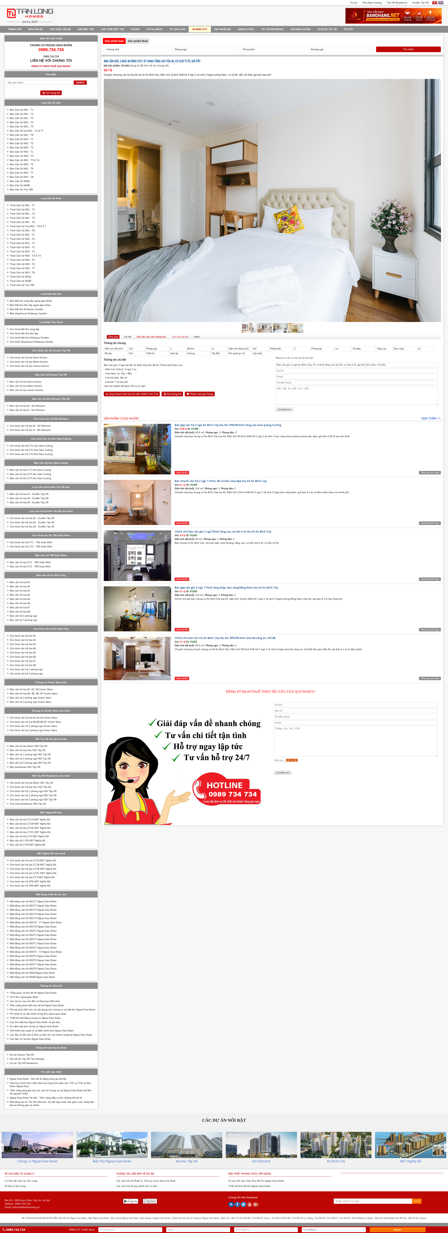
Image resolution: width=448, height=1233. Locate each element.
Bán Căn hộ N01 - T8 (21, 135)
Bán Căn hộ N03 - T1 (21, 151)
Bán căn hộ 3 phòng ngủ (23, 620)
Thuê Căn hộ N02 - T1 (22, 234)
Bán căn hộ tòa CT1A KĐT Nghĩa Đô (30, 819)
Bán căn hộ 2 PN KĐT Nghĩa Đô (27, 840)
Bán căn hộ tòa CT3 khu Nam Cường (30, 478)
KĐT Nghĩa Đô (222, 29)
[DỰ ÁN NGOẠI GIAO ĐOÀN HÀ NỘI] (30, 23)
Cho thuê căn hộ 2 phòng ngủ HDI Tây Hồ (33, 795)
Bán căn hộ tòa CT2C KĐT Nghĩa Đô (30, 832)
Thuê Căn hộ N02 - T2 (22, 238)
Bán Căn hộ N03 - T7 (21, 172)
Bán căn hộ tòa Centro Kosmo (26, 390)
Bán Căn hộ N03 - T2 (21, 156)
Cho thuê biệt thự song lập (24, 329)
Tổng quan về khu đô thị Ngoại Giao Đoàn (33, 992)
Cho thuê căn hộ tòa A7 (23, 661)
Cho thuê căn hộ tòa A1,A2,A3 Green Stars (33, 717)
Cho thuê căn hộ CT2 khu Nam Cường (31, 450)
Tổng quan (113, 336)
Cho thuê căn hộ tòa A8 (23, 665)
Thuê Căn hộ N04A (20, 276)
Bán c (143, 1218)
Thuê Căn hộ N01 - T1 (22, 205)
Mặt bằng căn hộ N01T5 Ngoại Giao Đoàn (33, 918)
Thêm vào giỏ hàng (201, 394)
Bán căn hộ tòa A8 (20, 611)
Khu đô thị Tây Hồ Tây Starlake (27, 1058)
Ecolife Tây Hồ (420, 2)
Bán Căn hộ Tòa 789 (21, 189)
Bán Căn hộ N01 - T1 (21, 109)
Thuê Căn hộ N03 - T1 (22, 247)
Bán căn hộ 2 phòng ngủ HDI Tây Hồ (30, 758)
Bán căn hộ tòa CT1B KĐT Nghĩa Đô (30, 823)
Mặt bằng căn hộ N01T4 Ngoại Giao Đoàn (33, 914)
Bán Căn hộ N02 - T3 (21, 147)
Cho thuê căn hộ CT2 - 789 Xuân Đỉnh (31, 546)
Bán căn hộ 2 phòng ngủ (23, 615)
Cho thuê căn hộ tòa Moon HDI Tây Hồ (31, 782)
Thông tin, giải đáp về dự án (135, 1173)
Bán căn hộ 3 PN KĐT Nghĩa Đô (27, 844)
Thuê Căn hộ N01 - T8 (22, 230)
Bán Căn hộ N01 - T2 (21, 114)
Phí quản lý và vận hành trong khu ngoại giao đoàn (38, 1013)
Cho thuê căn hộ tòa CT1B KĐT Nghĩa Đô (33, 864)
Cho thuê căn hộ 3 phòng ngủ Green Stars (33, 730)
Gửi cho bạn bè (180, 336)
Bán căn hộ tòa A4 (20, 594)
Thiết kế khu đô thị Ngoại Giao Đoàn (249, 1186)
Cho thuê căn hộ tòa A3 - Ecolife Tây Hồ (32, 526)
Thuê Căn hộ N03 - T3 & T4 (25, 255)
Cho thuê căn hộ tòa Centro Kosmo (29, 366)
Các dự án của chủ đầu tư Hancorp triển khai (35, 1001)
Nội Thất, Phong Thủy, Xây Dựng (249, 1173)
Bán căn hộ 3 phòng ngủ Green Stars (30, 701)
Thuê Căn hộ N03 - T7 (22, 268)
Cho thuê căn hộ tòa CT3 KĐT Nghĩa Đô (32, 877)
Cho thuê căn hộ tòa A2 (23, 640)
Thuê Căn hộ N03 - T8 (22, 272)
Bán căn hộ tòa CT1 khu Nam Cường (30, 469)
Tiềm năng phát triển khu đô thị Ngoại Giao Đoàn (37, 1005)
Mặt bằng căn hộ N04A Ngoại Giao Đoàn (32, 972)
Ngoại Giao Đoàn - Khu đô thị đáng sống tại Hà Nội (38, 1078)
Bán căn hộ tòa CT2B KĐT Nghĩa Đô (30, 827)
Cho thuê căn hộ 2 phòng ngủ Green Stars (33, 726)
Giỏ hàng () (174, 394)
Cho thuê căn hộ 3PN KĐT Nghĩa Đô (30, 885)
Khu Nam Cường (372, 2)
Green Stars (246, 29)
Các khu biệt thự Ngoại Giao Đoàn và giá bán (35, 1022)
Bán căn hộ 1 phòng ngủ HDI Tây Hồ (30, 754)
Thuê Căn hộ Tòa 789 (22, 285)
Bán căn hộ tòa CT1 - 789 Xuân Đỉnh (30, 562)
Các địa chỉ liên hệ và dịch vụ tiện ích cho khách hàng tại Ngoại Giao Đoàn (51, 1034)
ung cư (150, 1218)
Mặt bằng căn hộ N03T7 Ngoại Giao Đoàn (33, 964)
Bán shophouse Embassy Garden (28, 313)
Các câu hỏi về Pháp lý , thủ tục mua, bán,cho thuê (145, 1180)
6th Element (155, 29)
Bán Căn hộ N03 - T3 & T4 (24, 160)
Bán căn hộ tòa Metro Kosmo (26, 385)
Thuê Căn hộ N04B (20, 280)
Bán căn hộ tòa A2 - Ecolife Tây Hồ (29, 498)
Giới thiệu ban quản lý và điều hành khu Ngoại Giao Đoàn (42, 1030)
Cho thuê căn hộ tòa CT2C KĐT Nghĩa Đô (33, 873)
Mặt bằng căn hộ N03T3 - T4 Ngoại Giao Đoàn (36, 951)
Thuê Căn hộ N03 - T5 (22, 259)
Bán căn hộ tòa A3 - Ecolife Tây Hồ (29, 502)
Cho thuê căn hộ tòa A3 (23, 644)
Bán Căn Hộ (35, 29)
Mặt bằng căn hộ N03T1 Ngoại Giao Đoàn (33, 943)
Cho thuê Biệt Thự (112, 29)
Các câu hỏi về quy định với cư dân (136, 1186)
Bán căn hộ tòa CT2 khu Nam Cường (30, 474)
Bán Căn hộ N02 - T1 (21, 139)
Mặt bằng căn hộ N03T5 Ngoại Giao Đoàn (33, 956)
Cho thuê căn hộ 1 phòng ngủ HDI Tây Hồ (33, 791)
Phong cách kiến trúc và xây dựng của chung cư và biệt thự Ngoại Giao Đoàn (52, 1009)
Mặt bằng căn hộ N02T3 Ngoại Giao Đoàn (33, 939)
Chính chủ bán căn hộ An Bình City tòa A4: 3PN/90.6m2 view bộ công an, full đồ (225, 638)
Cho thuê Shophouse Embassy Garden (31, 341)
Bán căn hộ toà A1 (20, 582)
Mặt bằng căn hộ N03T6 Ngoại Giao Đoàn (33, 960)
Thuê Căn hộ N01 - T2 (22, 209)
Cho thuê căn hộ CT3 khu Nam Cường (31, 454)
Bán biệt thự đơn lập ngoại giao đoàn (30, 305)
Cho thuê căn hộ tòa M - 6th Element (30, 425)
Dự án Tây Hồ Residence (24, 1063)
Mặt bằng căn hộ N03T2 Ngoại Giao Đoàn (33, 947)
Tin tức (354, 2)
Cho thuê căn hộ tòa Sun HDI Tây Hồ (30, 787)
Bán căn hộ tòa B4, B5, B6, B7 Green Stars (34, 693)
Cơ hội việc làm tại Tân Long (21, 1180)
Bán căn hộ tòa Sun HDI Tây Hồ (27, 750)
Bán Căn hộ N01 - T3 (21, 118)
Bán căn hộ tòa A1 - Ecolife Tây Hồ (29, 494)
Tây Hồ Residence (397, 2)
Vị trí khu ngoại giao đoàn (24, 997)
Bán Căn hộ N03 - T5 (21, 164)
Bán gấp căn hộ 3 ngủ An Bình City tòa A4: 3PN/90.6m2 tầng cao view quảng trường (228, 425)
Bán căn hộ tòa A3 (20, 590)
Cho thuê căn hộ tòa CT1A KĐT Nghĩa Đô (33, 860)
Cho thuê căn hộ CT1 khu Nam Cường (31, 445)
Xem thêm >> (431, 418)
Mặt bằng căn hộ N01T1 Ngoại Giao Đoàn (33, 901)
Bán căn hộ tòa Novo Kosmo (25, 381)
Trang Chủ (14, 29)
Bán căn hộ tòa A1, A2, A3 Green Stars (31, 689)
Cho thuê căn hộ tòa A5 (23, 652)
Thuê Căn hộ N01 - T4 (22, 217)
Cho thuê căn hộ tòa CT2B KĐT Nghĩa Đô (33, 868)
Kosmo (135, 29)
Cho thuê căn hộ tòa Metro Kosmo (29, 361)
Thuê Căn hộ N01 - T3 (22, 213)
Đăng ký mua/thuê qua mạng (51, 66)
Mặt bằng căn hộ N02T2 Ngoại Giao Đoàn (33, 935)
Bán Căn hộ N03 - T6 (21, 168)
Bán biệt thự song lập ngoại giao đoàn (31, 300)
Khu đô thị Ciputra (417, 1218)
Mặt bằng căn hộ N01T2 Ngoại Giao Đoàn (33, 905)
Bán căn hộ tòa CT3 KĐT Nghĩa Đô (29, 836)
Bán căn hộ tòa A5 (20, 599)
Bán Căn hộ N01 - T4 (21, 122)
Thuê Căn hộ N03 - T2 (22, 251)
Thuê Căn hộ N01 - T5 (22, 222)
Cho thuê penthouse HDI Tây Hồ (28, 803)
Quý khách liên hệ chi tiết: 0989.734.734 (133, 394)
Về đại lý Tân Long (15, 1186)
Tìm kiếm (408, 49)
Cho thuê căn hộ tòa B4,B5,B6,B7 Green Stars (35, 721)
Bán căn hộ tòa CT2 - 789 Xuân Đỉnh (30, 566)
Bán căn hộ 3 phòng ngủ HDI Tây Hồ (30, 762)
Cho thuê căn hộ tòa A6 (23, 656)
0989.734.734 (22, 1203)
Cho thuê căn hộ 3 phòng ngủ (26, 673)
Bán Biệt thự (86, 29)
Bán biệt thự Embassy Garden (26, 309)
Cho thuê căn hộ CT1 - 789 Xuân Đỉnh (31, 542)
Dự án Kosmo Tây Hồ (22, 1054)
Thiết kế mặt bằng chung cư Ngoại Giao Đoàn (35, 1018)
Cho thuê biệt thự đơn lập (24, 333)
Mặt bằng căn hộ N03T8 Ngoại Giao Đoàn (33, 968)
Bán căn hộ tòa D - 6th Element (27, 410)
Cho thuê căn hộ (60, 29)
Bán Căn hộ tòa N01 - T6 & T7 (27, 130)
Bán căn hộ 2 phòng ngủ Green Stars (30, 697)
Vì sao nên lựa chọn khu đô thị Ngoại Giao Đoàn (256, 1180)
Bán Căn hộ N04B (20, 185)
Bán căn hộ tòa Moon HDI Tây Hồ (28, 746)
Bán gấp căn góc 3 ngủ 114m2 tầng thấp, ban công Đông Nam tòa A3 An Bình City (226, 587)
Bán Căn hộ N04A (20, 181)
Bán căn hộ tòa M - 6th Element (27, 405)
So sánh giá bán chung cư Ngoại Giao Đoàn (34, 1026)
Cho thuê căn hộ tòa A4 (23, 648)
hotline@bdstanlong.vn (26, 1207)
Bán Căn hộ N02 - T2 (21, 143)
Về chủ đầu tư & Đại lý (19, 1173)
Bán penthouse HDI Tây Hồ (25, 767)
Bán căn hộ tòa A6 (20, 603)
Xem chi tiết (181, 472)
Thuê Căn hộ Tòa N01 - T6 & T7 (28, 226)
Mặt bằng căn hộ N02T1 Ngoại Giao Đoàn (33, 930)
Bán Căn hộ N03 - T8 (21, 177)
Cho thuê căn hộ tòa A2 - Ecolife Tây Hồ (32, 522)
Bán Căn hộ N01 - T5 (21, 126)
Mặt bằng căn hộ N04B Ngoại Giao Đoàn (32, 977)
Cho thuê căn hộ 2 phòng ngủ (26, 669)
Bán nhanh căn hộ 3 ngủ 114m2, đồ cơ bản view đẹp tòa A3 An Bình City (221, 481)
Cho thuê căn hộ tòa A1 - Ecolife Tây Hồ (32, 518)
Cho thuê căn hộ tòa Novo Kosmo (28, 357)
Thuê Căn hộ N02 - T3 (22, 243)
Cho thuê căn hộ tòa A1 (23, 635)
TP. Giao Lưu (177, 29)
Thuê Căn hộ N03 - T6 (22, 264)
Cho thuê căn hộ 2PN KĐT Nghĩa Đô (30, 881)
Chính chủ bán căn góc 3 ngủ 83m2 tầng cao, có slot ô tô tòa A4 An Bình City (223, 531)
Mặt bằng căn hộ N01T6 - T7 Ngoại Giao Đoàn (36, 922)
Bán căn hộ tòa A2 (20, 586)
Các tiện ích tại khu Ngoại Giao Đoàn (30, 1039)
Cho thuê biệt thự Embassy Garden (29, 337)
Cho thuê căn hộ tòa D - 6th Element (30, 430)
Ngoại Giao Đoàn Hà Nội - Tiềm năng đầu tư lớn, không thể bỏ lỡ (46, 1097)
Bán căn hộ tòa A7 (20, 607)
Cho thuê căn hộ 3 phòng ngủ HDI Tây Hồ (33, 799)
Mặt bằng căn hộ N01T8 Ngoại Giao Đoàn (33, 926)
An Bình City (199, 29)
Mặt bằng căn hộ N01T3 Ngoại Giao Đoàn (33, 909)
